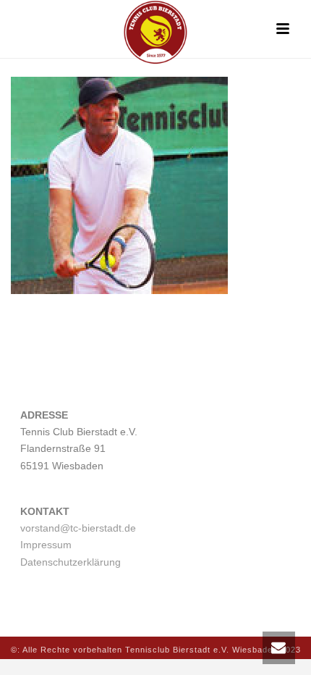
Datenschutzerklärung (70, 562)
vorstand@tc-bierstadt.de (78, 528)
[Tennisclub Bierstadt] (155, 32)
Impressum (46, 544)
